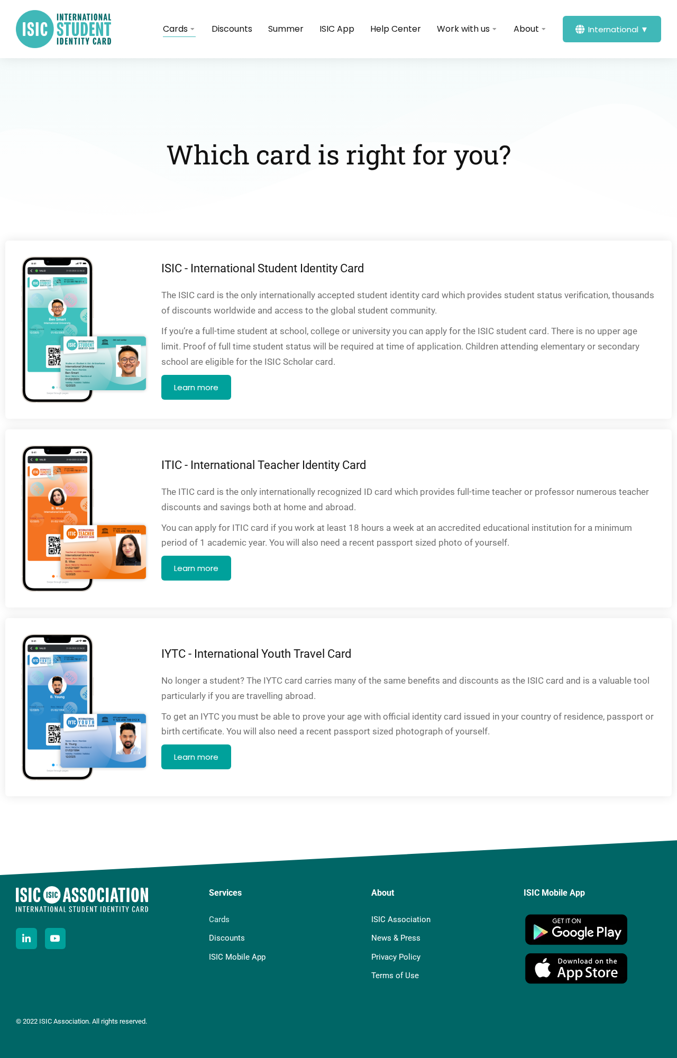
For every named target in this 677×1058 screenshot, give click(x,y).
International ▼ (618, 29)
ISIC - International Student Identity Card (262, 268)
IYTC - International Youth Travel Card (256, 653)
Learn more (196, 387)
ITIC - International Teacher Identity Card (263, 465)
